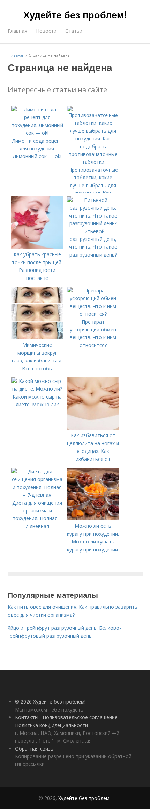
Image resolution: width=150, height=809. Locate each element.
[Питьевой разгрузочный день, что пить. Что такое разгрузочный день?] (93, 223)
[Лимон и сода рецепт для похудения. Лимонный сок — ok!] (37, 132)
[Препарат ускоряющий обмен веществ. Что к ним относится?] (93, 314)
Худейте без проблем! (75, 14)
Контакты (26, 717)
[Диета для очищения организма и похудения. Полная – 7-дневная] (37, 495)
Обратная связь (34, 748)
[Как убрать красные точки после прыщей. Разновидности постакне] (37, 246)
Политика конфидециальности (51, 725)
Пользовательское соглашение (80, 717)
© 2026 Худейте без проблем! (50, 701)
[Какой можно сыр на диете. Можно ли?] (37, 388)
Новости (46, 31)
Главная (17, 31)
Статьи (73, 31)
